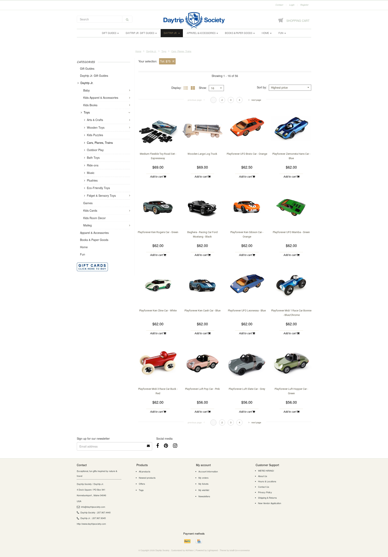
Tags (141, 490)
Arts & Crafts (95, 120)
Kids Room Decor (94, 218)
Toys (163, 51)
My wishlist (203, 490)
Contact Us (263, 486)
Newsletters (204, 496)
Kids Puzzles (95, 135)
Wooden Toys (95, 127)
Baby (86, 90)
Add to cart (156, 176)
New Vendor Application (269, 503)
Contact (279, 4)
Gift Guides (109, 33)
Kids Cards (90, 210)
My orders (203, 477)
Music (90, 173)
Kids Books (90, 105)
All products (144, 471)
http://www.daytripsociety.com (91, 523)
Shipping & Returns (267, 497)
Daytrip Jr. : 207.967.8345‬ (93, 518)
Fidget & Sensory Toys (101, 195)
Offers (142, 483)
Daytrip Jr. (171, 33)
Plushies (92, 180)
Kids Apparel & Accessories (100, 98)
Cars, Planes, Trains (181, 51)
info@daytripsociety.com (93, 506)
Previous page (195, 99)
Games (88, 203)
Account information (208, 471)
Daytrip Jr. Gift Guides (140, 33)
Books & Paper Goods (239, 33)
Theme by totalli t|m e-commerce (235, 550)
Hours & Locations (267, 481)
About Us (262, 476)
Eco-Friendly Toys (98, 188)
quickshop (158, 141)
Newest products (147, 477)
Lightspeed (212, 550)
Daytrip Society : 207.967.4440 (95, 512)
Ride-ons (92, 165)
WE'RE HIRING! (266, 470)
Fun (281, 33)
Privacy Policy (265, 492)
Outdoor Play (95, 150)
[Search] (127, 19)
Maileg (87, 225)
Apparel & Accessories (201, 33)
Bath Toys (93, 158)
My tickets (203, 483)
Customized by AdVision (182, 550)
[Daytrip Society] (194, 20)
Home (266, 33)
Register (304, 4)
